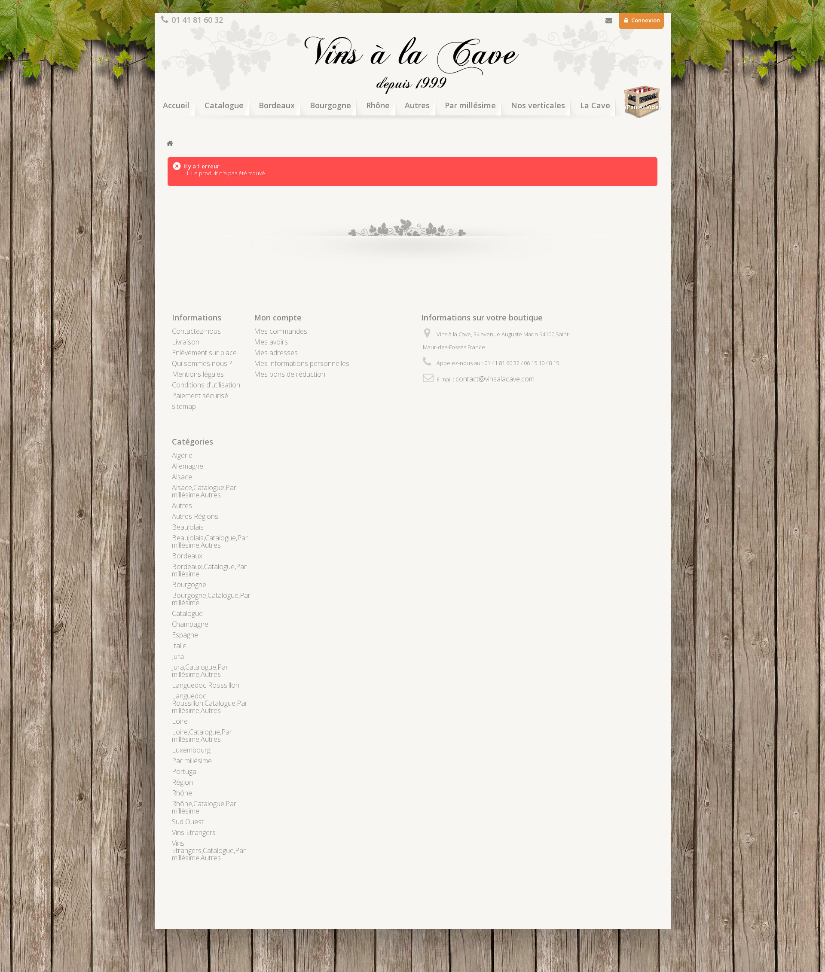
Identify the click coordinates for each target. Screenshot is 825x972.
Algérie (182, 455)
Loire (180, 721)
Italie (179, 645)
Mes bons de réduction (289, 374)
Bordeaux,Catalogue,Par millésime (209, 570)
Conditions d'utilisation (206, 385)
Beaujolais (188, 527)
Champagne (190, 624)
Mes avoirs (271, 342)
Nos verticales (538, 105)
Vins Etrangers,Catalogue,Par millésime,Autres (209, 850)
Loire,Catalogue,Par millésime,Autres (202, 735)
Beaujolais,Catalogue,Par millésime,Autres (210, 541)
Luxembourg (191, 750)
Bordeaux (277, 105)
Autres (417, 105)
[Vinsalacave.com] (412, 63)
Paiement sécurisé (200, 395)
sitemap (184, 406)
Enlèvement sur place (204, 352)
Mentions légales (198, 374)
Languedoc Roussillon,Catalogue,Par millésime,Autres (210, 703)
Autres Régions (195, 516)
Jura (178, 656)
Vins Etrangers (194, 832)
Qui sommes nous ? (202, 363)
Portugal (185, 771)
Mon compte (278, 317)
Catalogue (224, 105)
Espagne (185, 635)
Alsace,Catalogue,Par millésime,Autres (204, 491)
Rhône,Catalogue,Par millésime (204, 807)
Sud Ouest (188, 821)
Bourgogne (330, 105)
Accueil (176, 105)
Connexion (645, 20)
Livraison (185, 342)
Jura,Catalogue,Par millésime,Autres (200, 670)
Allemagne (187, 466)
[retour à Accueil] (170, 143)
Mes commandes (280, 331)
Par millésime (470, 105)
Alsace (182, 476)
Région (182, 782)
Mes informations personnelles (301, 363)
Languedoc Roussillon (205, 685)
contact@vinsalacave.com (495, 379)
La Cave (595, 105)
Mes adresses (276, 352)
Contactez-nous (609, 22)
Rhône (378, 105)
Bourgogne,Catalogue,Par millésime (211, 599)
